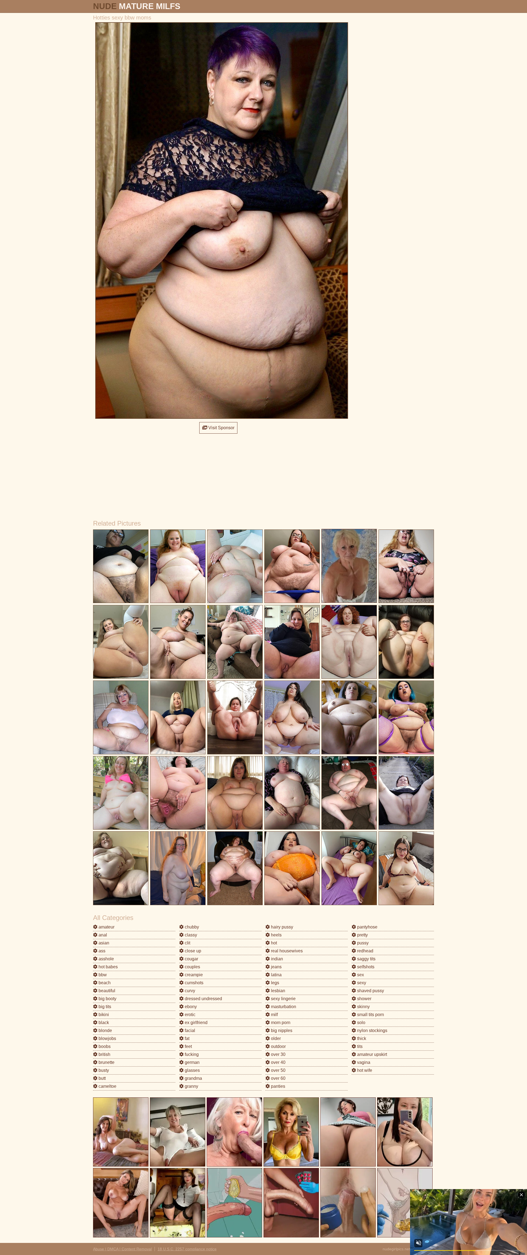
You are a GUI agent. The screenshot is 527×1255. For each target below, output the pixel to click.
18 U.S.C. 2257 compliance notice (187, 1249)
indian (276, 958)
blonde (104, 1030)
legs (274, 982)
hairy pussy (281, 927)
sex (360, 974)
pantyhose (366, 927)
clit (187, 943)
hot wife (364, 1070)
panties (277, 1086)
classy (190, 935)
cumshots (193, 982)
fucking (191, 1054)
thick (361, 1038)
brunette (105, 1062)
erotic (189, 1014)
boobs (104, 1046)
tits (359, 1046)
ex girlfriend (196, 1022)
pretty (362, 935)
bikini (103, 1014)
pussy (362, 943)
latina (276, 974)
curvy (189, 990)
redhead (364, 951)
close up (192, 951)
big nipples (281, 1030)
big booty (106, 998)
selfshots (365, 966)
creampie (193, 974)
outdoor (278, 1046)
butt (101, 1078)
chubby (191, 927)
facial (189, 1030)
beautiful (106, 990)
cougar (191, 958)
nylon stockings (371, 1030)
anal (102, 935)
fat (186, 1038)
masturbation (283, 1006)
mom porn (280, 1022)
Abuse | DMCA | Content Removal (122, 1249)
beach (104, 982)
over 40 (277, 1062)
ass (101, 951)
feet (188, 1046)
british (103, 1054)
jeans (276, 966)
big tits (104, 1006)
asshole (105, 958)
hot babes (107, 966)
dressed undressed (203, 998)
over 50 (277, 1070)
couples (192, 966)
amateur (105, 927)
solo (360, 1022)
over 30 (277, 1054)
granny (191, 1086)
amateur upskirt (371, 1054)
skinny (363, 1006)
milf (274, 1014)
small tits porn (370, 1014)
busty (103, 1070)
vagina (363, 1062)
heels (276, 935)
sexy (361, 982)
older (275, 1038)
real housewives (286, 951)
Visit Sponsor (220, 427)
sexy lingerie (283, 998)
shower (363, 998)
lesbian (277, 990)
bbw (102, 974)
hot (273, 943)
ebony (190, 1006)
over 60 (277, 1078)
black (103, 1022)
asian (103, 943)
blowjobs (106, 1038)
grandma (193, 1078)
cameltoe (106, 1086)
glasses (192, 1070)
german (192, 1062)
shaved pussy (370, 990)
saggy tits (365, 958)
